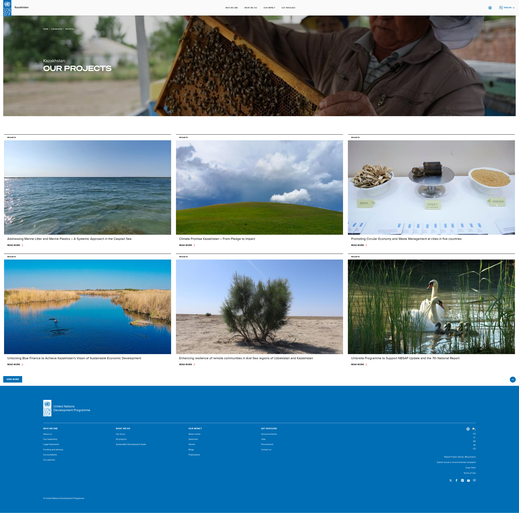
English (508, 7)
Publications (194, 454)
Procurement (267, 444)
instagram (462, 480)
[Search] (474, 439)
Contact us (266, 449)
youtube (468, 480)
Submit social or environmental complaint (456, 462)
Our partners (49, 459)
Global (490, 8)
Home (45, 29)
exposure (474, 480)
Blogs (191, 449)
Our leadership (50, 439)
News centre (194, 434)
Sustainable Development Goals (131, 444)
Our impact (269, 7)
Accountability (50, 454)
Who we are (231, 7)
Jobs (263, 439)
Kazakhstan (22, 7)
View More (12, 379)
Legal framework (51, 444)
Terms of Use (470, 473)
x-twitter (450, 480)
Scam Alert (470, 467)
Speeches (193, 439)
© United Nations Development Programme (63, 498)
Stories (192, 444)
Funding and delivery (53, 449)
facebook (456, 480)
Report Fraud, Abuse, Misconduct (460, 456)
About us (47, 434)
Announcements (269, 434)
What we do (250, 7)
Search (495, 8)
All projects (121, 439)
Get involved (288, 7)
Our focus (120, 434)
